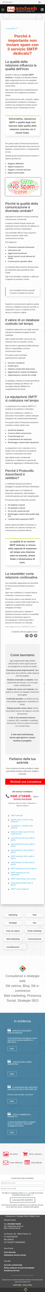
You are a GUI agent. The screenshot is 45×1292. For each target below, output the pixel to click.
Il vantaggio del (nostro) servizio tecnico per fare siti (22, 1088)
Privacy (26, 1193)
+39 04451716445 (14, 1224)
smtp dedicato (11, 28)
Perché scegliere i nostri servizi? (20, 1032)
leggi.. (12, 1048)
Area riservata (10, 1252)
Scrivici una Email (22, 799)
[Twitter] (35, 635)
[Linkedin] (31, 635)
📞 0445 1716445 (18, 796)
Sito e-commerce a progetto (19, 1116)
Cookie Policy (17, 1285)
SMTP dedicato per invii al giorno (24, 868)
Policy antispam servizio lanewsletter (19, 1268)
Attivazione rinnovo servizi (15, 1255)
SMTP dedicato (17, 815)
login (10, 2)
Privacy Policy (27, 1285)
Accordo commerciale (13, 1265)
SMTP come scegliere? (20, 889)
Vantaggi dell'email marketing (20, 1063)
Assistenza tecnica (12, 1270)
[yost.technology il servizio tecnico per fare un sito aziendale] (22, 1291)
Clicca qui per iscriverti (22, 1200)
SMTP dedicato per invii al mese (23, 879)
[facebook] (27, 635)
